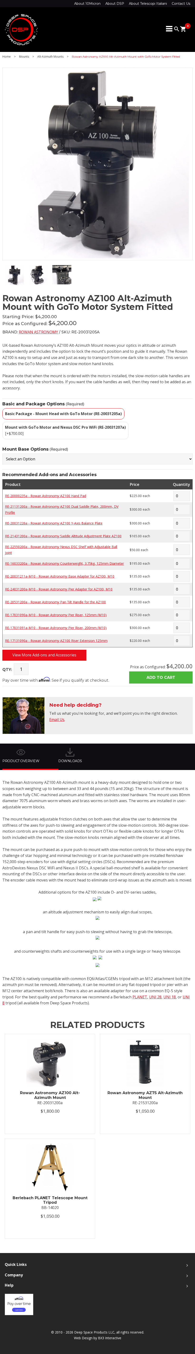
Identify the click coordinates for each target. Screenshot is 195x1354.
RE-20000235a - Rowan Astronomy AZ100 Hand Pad (45, 495)
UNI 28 (155, 997)
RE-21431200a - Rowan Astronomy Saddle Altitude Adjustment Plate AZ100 (63, 536)
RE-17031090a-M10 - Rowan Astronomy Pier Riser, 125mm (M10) (56, 615)
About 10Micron (87, 3)
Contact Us (181, 3)
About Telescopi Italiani (148, 3)
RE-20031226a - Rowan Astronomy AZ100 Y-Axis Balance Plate (53, 523)
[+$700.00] (65, 430)
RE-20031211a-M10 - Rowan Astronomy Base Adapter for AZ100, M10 (59, 576)
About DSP (114, 3)
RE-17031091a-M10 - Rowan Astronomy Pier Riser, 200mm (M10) (56, 627)
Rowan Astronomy (38, 332)
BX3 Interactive (109, 1338)
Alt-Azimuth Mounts (50, 56)
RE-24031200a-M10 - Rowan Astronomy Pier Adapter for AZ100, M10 (58, 589)
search (176, 29)
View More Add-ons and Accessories (44, 655)
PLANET (139, 997)
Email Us (56, 719)
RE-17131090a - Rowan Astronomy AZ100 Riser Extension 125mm (56, 640)
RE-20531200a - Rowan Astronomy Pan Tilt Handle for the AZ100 (55, 602)
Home (6, 56)
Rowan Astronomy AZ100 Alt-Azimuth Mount (50, 1095)
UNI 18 (169, 997)
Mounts (24, 56)
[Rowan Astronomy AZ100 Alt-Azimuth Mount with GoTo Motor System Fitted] (14, 283)
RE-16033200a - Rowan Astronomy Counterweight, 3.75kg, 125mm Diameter (64, 563)
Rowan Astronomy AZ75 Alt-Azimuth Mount (145, 1095)
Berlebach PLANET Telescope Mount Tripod (50, 1200)
